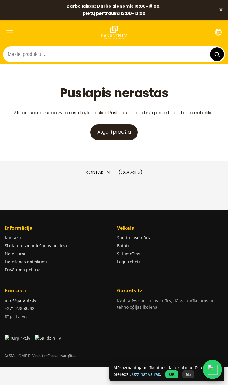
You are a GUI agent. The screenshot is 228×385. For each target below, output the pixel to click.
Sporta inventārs (133, 237)
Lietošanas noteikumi (26, 261)
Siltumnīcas (128, 253)
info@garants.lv (20, 300)
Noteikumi (15, 253)
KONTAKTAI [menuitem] (98, 172)
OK (172, 374)
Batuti (123, 245)
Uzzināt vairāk (146, 374)
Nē (188, 374)
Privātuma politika (23, 269)
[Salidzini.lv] (48, 340)
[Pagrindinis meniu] (9, 32)
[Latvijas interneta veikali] (18, 340)
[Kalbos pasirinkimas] (218, 32)
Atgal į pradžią (114, 132)
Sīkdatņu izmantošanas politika (36, 245)
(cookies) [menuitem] (130, 172)
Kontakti (13, 237)
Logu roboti (128, 261)
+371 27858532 (19, 308)
